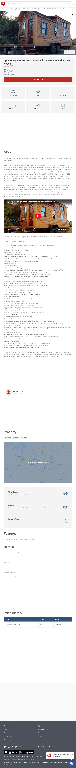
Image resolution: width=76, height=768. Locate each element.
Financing (40, 736)
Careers (6, 733)
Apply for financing (9, 74)
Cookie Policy (7, 764)
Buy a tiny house (8, 736)
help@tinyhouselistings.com (48, 746)
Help (5, 729)
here (61, 237)
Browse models (42, 733)
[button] (38, 33)
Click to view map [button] (38, 462)
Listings (9, 9)
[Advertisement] (38, 132)
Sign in (40, 726)
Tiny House (16, 9)
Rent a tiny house (43, 729)
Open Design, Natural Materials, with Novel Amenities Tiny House (43, 9)
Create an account (9, 726)
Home (3, 9)
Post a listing (7, 740)
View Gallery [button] (69, 51)
